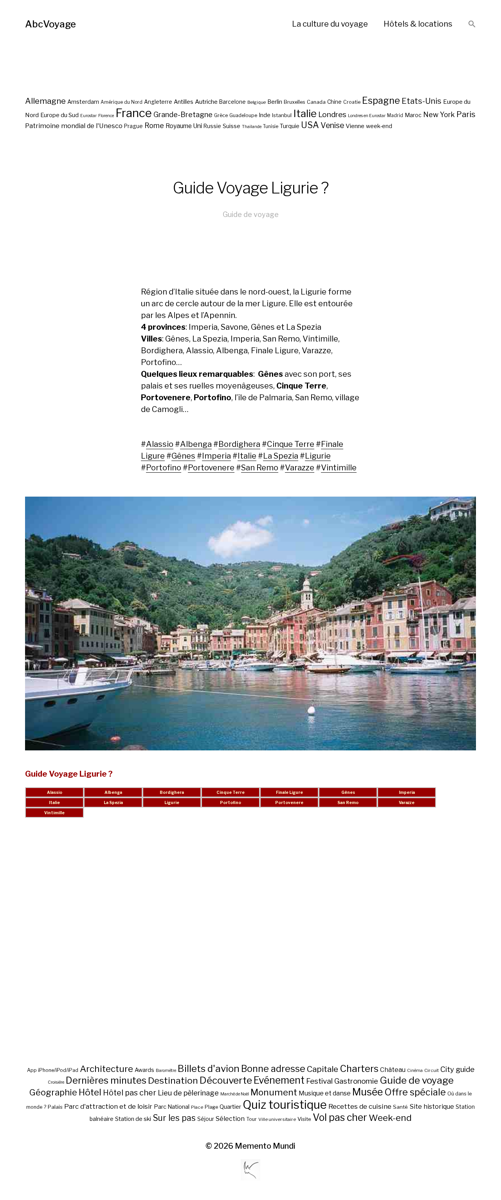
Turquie (289, 126)
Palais (55, 1107)
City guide (457, 1069)
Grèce (221, 115)
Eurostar (88, 115)
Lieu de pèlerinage (188, 1092)
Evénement (279, 1080)
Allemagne (45, 101)
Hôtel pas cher (129, 1092)
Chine (334, 102)
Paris (466, 114)
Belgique (256, 102)
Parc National (171, 1106)
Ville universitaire (277, 1119)
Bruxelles (294, 102)
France (133, 113)
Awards (144, 1069)
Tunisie (270, 126)
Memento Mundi (265, 1146)
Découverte (226, 1080)
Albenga (196, 444)
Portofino (163, 467)
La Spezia (280, 456)
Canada (316, 102)
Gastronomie (356, 1081)
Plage (211, 1107)
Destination (173, 1080)
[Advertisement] (250, 950)
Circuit (431, 1070)
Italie (305, 113)
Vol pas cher (340, 1117)
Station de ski (133, 1118)
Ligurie (318, 456)
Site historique (431, 1106)
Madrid (395, 115)
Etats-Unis (422, 101)
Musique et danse (325, 1093)
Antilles (183, 101)
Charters (359, 1068)
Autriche (206, 101)
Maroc (413, 115)
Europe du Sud (59, 115)
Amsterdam (83, 101)
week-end (379, 126)
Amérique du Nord (121, 102)
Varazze (299, 467)
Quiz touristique (285, 1104)
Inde (264, 115)
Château (392, 1069)
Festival (319, 1081)
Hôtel (90, 1092)
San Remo (259, 467)
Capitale (322, 1069)
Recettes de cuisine (359, 1106)
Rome (154, 125)
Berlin (274, 101)
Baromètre (166, 1070)
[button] (472, 24)
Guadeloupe (243, 115)
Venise (332, 125)
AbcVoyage (50, 24)
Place (197, 1107)
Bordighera (239, 444)
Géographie (53, 1092)
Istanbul (282, 115)
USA (310, 125)
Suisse (231, 126)
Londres (332, 114)
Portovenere (211, 467)
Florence (106, 115)
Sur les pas (174, 1118)
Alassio (159, 444)
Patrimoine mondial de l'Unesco (74, 126)
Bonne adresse (273, 1068)
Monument (273, 1092)
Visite (304, 1119)
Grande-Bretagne (183, 114)
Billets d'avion (209, 1068)
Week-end (390, 1117)
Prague (133, 126)
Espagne (381, 100)
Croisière (56, 1082)
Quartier (230, 1106)
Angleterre (158, 102)
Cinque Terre (290, 444)
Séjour (205, 1119)
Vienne (355, 126)
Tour (251, 1119)
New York (439, 114)
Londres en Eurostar (367, 115)
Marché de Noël (234, 1094)
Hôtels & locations (418, 24)
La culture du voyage (330, 24)
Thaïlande (251, 126)
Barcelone (232, 102)
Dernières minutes (106, 1080)
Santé (400, 1107)
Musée (367, 1092)
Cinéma (415, 1070)
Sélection (230, 1118)
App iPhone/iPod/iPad (52, 1070)
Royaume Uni (184, 126)
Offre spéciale (415, 1092)
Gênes (183, 456)
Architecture (106, 1068)
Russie (212, 126)
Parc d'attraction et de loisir (108, 1106)
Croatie (351, 102)
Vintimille (339, 467)
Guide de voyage (251, 214)
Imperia (216, 456)
